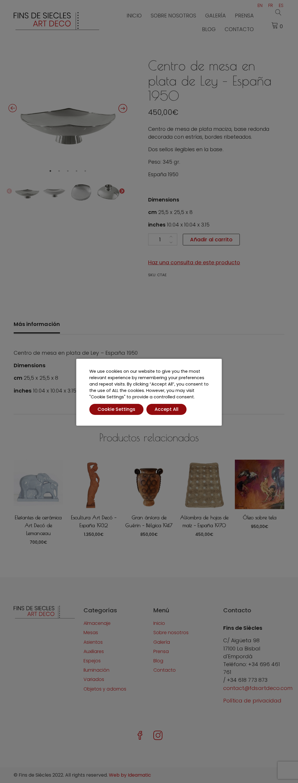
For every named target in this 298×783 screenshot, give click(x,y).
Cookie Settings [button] (116, 409)
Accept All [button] (166, 409)
